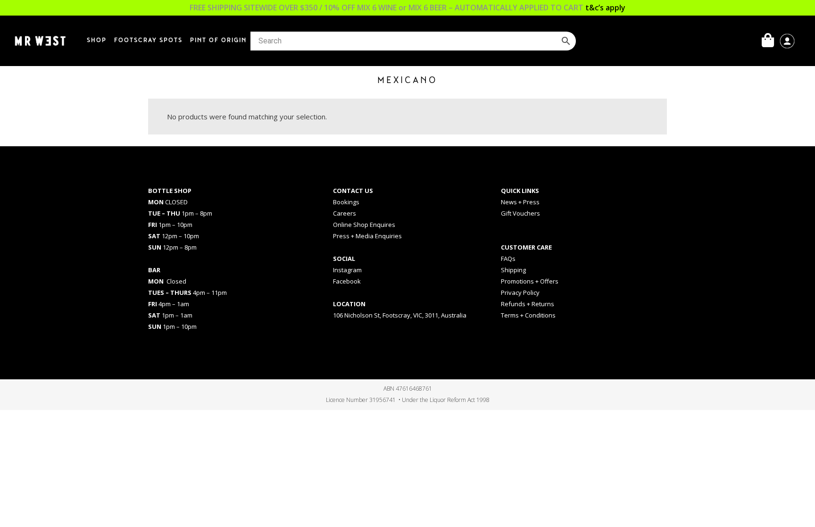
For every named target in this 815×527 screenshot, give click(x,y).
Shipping (513, 270)
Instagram (347, 270)
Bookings (346, 202)
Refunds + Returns (527, 304)
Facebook (347, 281)
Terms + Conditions (528, 315)
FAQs (508, 258)
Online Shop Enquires (364, 224)
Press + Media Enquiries (367, 236)
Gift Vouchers (520, 213)
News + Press (520, 202)
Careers (344, 213)
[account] (787, 40)
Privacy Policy (520, 292)
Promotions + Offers (529, 281)
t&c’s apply (605, 7)
